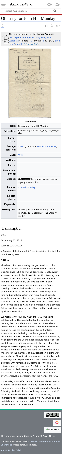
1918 (20, 154)
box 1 (19, 43)
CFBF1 (21, 146)
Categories (28, 37)
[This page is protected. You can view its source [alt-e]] (46, 26)
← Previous (42, 146)
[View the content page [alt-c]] (2, 26)
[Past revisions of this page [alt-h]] (51, 26)
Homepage (15, 37)
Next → (52, 146)
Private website (31, 43)
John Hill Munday (26, 187)
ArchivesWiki (21, 4)
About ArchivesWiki (11, 450)
